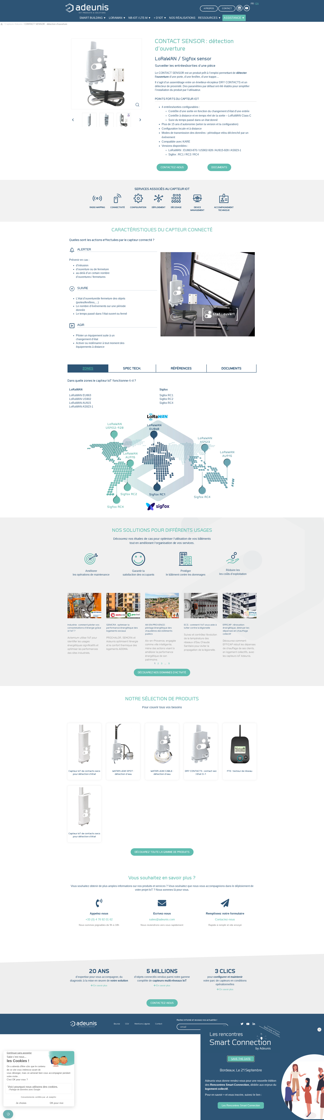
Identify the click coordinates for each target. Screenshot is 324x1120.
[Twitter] (242, 1024)
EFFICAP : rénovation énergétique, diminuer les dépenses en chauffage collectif (236, 629)
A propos (209, 8)
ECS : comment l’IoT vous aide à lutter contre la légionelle (200, 626)
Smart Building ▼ (92, 17)
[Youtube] (248, 1024)
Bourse (117, 1024)
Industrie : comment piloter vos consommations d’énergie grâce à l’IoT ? (84, 627)
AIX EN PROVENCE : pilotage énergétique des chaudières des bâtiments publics (158, 629)
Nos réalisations (182, 17)
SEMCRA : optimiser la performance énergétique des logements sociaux (122, 627)
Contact (227, 8)
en (257, 3)
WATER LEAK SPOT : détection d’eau (123, 773)
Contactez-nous (225, 919)
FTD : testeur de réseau (239, 771)
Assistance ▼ (234, 17)
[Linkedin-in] (253, 1024)
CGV (127, 1024)
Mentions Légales (142, 1024)
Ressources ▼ (209, 17)
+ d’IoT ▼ (160, 17)
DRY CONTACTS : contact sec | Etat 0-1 (201, 773)
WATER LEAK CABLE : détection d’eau (162, 773)
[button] (73, 120)
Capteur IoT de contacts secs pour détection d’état (84, 773)
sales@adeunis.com (162, 919)
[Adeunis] (87, 8)
